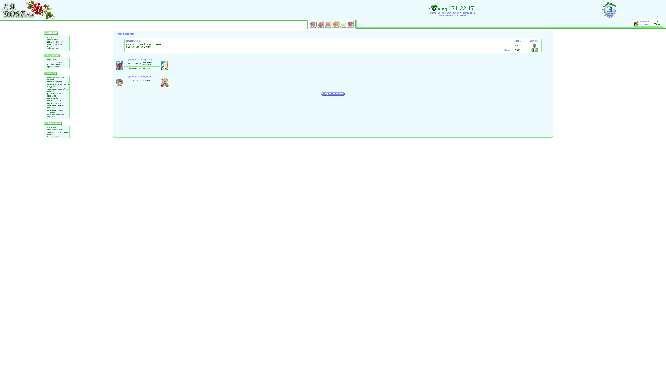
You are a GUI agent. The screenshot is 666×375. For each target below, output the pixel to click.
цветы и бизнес (54, 103)
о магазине (52, 127)
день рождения (134, 64)
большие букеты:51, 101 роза (54, 45)
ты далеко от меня (55, 62)
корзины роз (52, 37)
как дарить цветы (54, 87)
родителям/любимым (148, 64)
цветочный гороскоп (56, 98)
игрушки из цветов (55, 42)
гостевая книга (53, 137)
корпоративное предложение (53, 65)
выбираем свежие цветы (58, 84)
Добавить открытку (140, 59)
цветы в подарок (54, 82)
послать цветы (53, 60)
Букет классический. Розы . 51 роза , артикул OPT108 (144, 45)
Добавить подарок (139, 76)
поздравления (135, 69)
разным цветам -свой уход (54, 95)
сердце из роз (53, 39)
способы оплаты (54, 130)
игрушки (146, 80)
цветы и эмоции (54, 100)
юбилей (146, 69)
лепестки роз (53, 49)
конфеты (137, 80)
